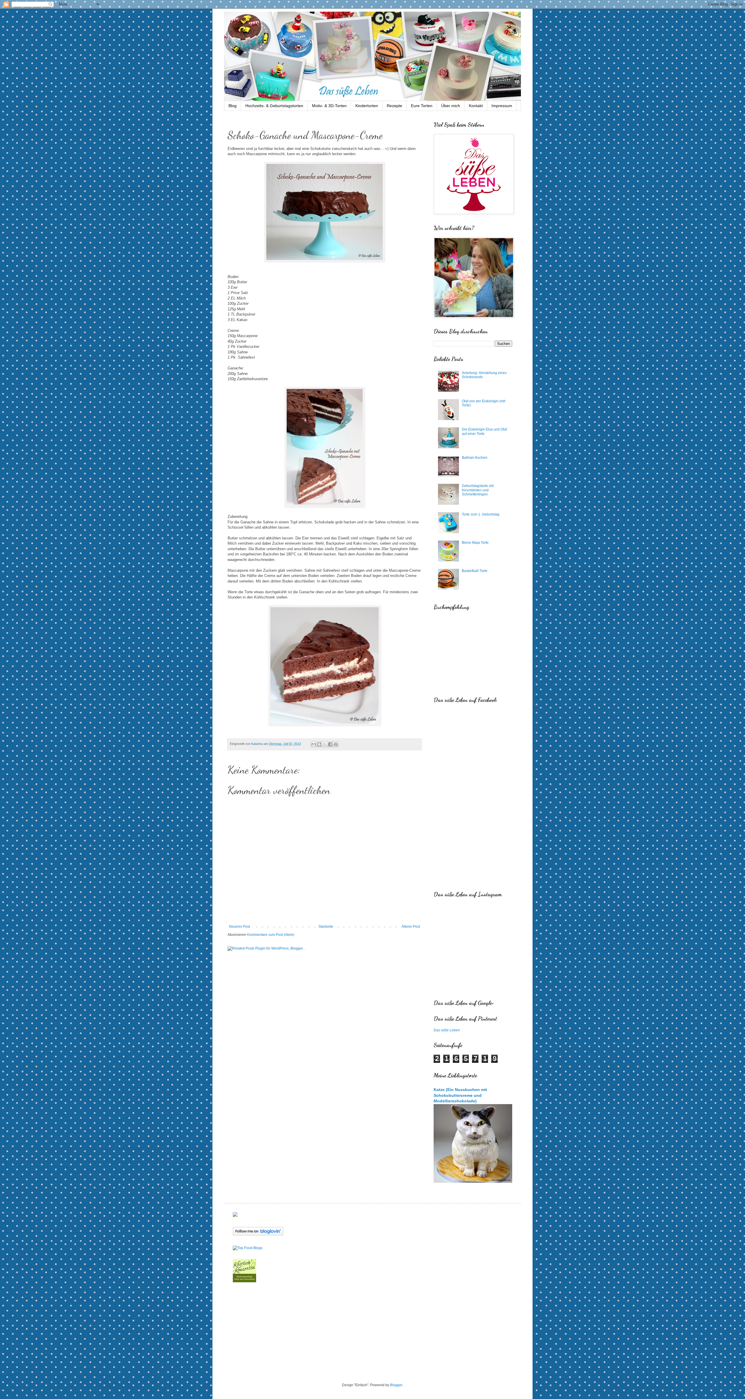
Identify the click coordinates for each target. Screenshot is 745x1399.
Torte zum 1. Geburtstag (480, 514)
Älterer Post (411, 927)
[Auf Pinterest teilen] (336, 744)
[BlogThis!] (319, 744)
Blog (232, 105)
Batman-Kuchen (474, 458)
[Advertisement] (372, 1333)
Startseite (325, 927)
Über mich (450, 105)
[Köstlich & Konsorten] (244, 1281)
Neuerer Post (239, 927)
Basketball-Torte (474, 571)
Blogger (396, 1385)
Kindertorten (366, 105)
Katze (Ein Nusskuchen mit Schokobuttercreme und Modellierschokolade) (460, 1095)
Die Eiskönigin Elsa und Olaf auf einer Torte (484, 431)
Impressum (502, 105)
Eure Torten (421, 105)
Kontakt (476, 105)
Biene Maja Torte (475, 543)
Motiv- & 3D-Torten (329, 105)
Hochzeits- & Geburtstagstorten (274, 105)
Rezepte (394, 105)
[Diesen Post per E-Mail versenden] (314, 744)
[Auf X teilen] (325, 744)
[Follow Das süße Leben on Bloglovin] (258, 1234)
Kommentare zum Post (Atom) (270, 935)
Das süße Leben (447, 1030)
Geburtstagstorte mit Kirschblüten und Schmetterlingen (478, 490)
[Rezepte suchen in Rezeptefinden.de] (247, 1248)
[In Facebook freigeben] (330, 744)
